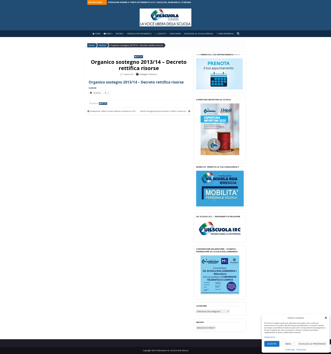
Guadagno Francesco (148, 74)
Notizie (139, 57)
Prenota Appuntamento (139, 33)
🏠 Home (96, 33)
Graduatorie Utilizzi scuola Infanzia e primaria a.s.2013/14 (113, 111)
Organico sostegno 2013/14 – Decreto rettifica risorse (136, 82)
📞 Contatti (161, 33)
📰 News (107, 33)
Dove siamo (175, 33)
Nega (288, 344)
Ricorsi (119, 33)
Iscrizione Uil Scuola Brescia (198, 33)
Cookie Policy (290, 349)
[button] (326, 317)
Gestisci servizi (269, 337)
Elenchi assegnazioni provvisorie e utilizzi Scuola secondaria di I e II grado (165, 111)
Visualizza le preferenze (312, 344)
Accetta (271, 344)
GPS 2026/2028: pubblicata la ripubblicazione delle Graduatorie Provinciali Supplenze (151, 2)
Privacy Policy (301, 349)
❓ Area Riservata (224, 33)
